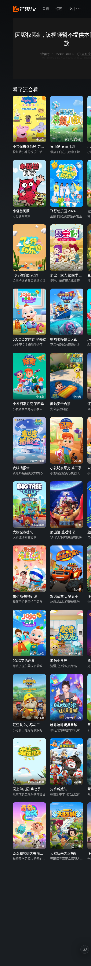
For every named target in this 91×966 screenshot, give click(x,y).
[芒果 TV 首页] (24, 9)
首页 (45, 9)
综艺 (58, 9)
